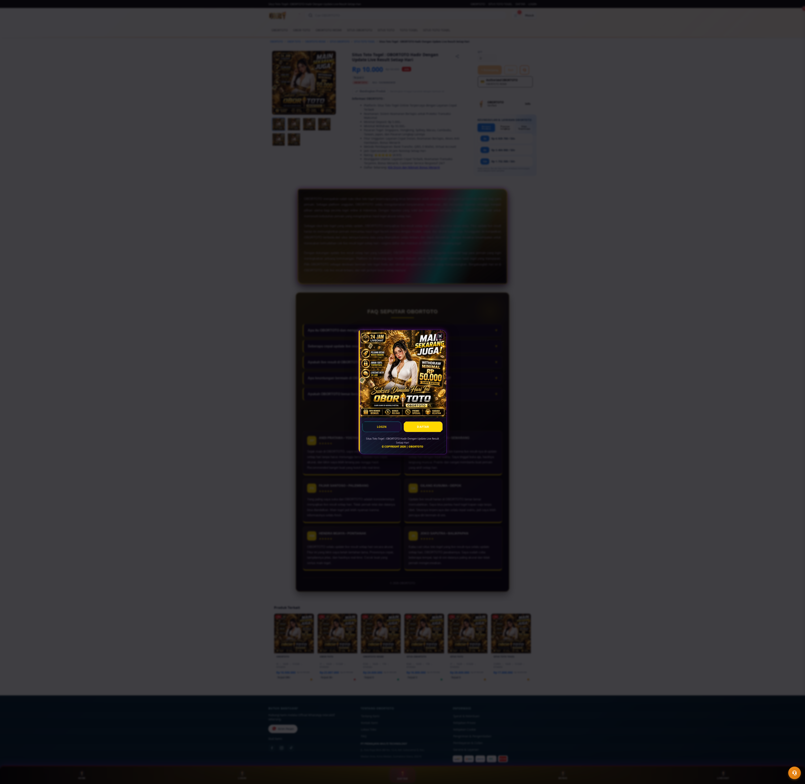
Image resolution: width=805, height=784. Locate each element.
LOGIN (382, 427)
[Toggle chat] (794, 773)
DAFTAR (423, 427)
